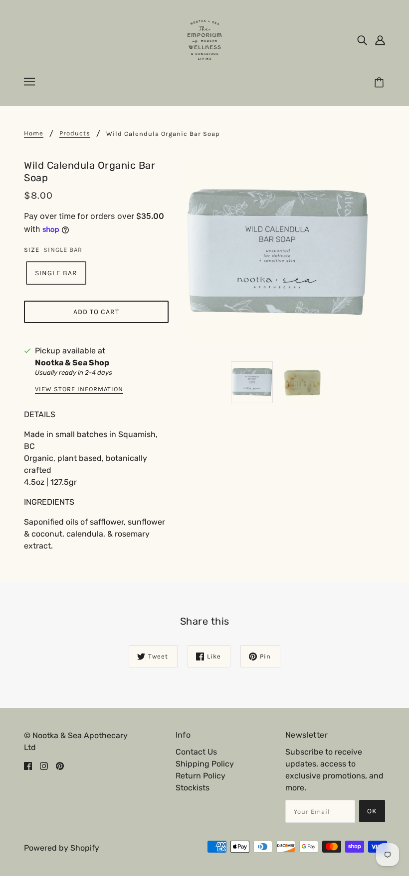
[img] (362, 40)
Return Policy (200, 775)
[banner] (204, 39)
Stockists (192, 787)
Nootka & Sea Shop (72, 362)
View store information (79, 389)
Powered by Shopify (61, 848)
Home (33, 133)
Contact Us (196, 752)
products (74, 133)
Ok (372, 811)
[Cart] (380, 83)
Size (31, 249)
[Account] (380, 40)
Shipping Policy (205, 763)
